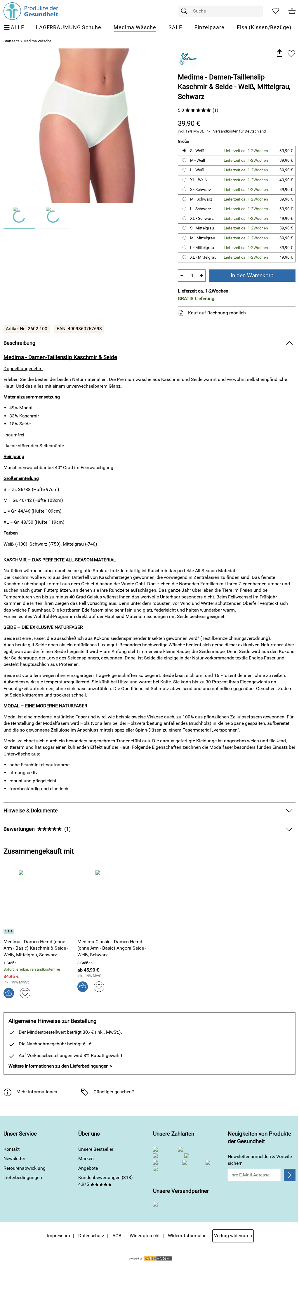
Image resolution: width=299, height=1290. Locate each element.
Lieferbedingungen (23, 1177)
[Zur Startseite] (31, 11)
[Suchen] (185, 11)
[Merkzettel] (275, 11)
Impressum (58, 1235)
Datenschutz (91, 1235)
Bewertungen (37, 829)
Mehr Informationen (36, 1091)
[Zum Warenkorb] (291, 11)
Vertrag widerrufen (233, 1235)
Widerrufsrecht (145, 1235)
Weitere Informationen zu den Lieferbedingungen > (60, 1066)
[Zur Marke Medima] (187, 58)
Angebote (88, 1168)
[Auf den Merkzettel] (291, 53)
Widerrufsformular (187, 1235)
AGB (116, 1235)
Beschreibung (19, 343)
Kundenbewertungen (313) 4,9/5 (105, 1181)
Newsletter (14, 1158)
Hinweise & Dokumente (31, 811)
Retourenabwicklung (25, 1168)
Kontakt (12, 1149)
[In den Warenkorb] (9, 993)
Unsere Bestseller (95, 1149)
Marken (86, 1158)
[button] (279, 53)
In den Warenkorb (252, 275)
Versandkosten (225, 131)
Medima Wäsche (37, 41)
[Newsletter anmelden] (289, 1175)
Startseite (12, 41)
